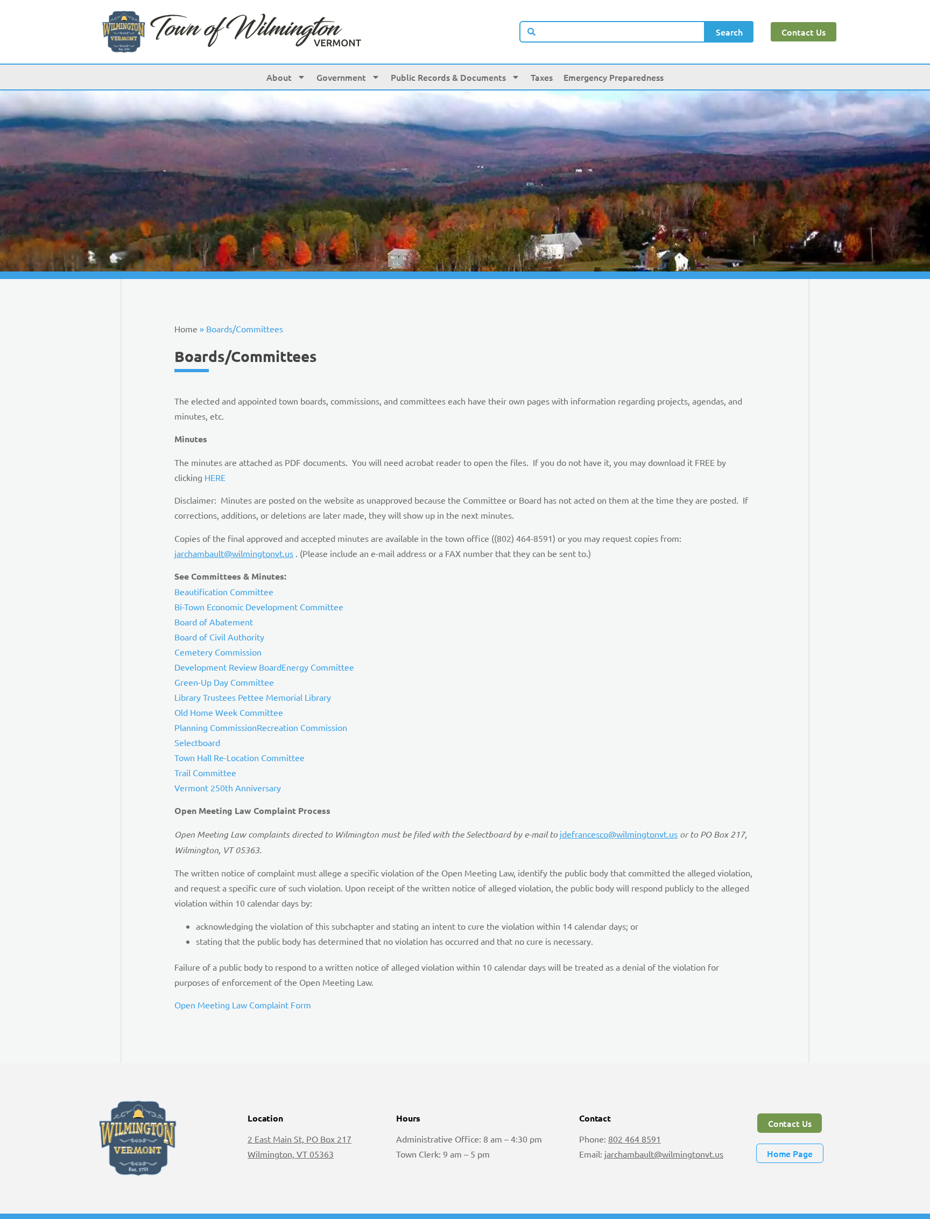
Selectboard (197, 742)
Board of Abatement (213, 621)
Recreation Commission (302, 727)
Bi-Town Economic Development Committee (258, 606)
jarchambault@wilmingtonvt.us (233, 553)
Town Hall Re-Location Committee (239, 757)
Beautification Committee (223, 591)
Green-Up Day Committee (224, 682)
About (279, 77)
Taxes (542, 77)
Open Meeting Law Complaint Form (242, 1004)
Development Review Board (227, 666)
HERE (215, 477)
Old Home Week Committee (228, 712)
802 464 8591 (634, 1138)
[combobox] (612, 32)
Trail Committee (205, 772)
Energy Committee (317, 666)
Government (341, 77)
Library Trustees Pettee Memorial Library (252, 697)
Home (186, 328)
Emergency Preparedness (613, 77)
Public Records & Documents (448, 77)
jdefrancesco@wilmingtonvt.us (619, 833)
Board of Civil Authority (219, 636)
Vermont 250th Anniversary (227, 787)
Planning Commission (215, 727)
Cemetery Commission (218, 651)
